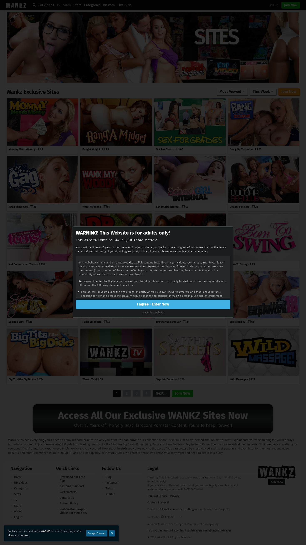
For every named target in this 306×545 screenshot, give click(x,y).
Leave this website (153, 312)
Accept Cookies (97, 533)
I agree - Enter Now (153, 304)
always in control (18, 535)
